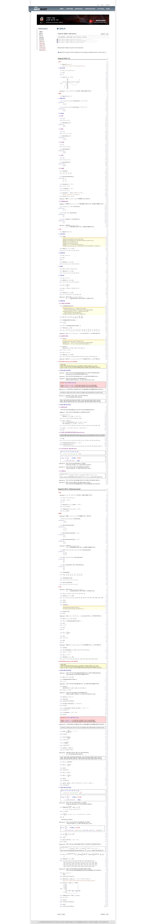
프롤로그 (41, 31)
